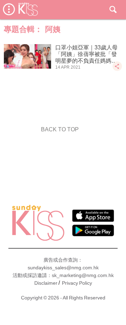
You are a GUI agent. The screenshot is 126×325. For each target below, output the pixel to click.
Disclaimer (45, 283)
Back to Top (60, 129)
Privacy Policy (77, 283)
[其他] (117, 69)
